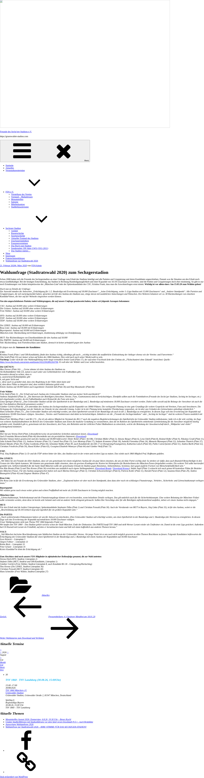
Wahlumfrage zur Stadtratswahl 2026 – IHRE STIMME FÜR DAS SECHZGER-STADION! (46, 727)
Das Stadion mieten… (20, 251)
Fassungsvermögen (19, 243)
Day (2, 670)
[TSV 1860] (26, 772)
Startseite (9, 165)
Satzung (14, 202)
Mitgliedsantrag (18, 204)
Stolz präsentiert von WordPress (14, 776)
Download (92, 434)
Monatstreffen (17, 199)
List (1, 665)
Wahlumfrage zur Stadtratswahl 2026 (22, 261)
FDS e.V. (10, 192)
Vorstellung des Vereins (21, 194)
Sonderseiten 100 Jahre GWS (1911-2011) (29, 248)
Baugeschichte (17, 233)
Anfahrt (14, 231)
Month (3, 662)
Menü (86, 161)
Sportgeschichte (18, 236)
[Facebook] (26, 750)
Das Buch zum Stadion (21, 246)
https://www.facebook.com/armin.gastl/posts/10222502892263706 (29, 362)
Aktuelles (10, 168)
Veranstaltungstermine (15, 170)
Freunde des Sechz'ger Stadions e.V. (16, 131)
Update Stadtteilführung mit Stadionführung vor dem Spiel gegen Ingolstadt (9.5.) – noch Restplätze (49, 722)
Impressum (10, 256)
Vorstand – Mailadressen (22, 197)
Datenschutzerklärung (15, 258)
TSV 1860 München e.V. (16, 690)
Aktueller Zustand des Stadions (24, 238)
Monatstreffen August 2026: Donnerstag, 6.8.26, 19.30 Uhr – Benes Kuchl (38, 719)
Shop (8, 253)
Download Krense (121, 468)
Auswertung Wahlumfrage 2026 (19, 724)
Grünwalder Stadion (15, 693)
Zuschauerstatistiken (20, 241)
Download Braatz (103, 468)
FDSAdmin (36, 265)
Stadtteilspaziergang (20, 207)
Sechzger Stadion (13, 228)
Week (2, 667)
